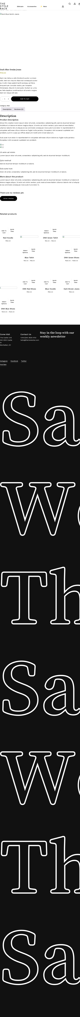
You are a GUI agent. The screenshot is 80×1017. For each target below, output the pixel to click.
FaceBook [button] (14, 361)
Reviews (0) (18, 109)
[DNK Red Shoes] (29, 276)
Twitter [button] (24, 361)
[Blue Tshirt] (29, 235)
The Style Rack (4, 6)
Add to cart (24, 99)
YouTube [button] (3, 364)
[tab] (7, 109)
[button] (4, 232)
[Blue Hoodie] (50, 276)
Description (7, 109)
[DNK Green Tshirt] (50, 225)
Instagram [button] (4, 361)
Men (8, 105)
